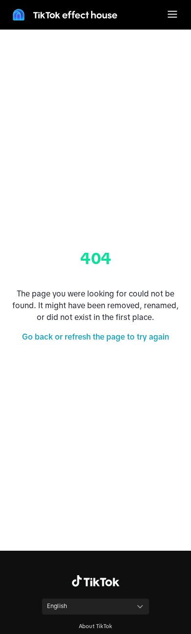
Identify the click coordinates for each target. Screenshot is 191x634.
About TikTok (95, 626)
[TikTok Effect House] (64, 15)
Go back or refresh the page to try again (95, 336)
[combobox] (95, 606)
